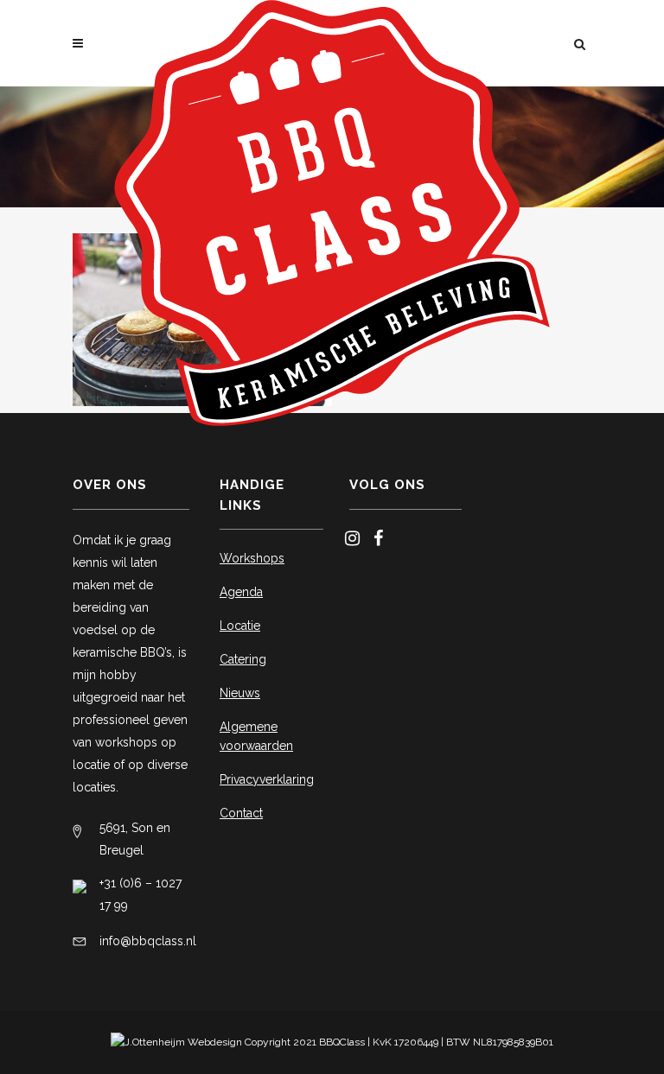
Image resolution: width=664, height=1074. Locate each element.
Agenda (241, 592)
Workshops (252, 558)
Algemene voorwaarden (256, 736)
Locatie (240, 625)
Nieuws (240, 693)
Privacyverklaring (267, 779)
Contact (241, 813)
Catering (243, 659)
